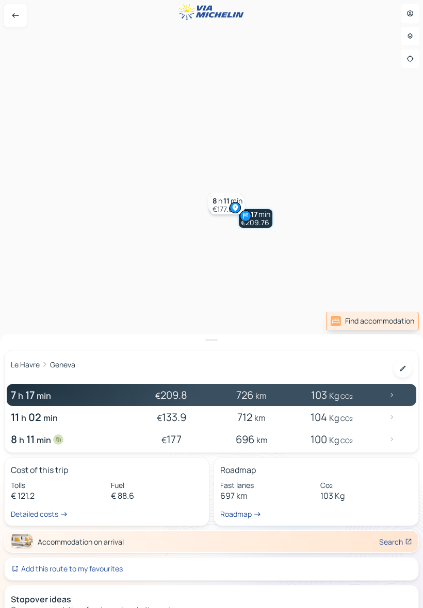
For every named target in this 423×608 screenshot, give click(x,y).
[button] (255, 218)
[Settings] (410, 36)
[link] (372, 321)
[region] (211, 304)
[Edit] (403, 368)
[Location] (410, 58)
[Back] (15, 15)
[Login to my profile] (410, 13)
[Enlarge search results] (211, 340)
